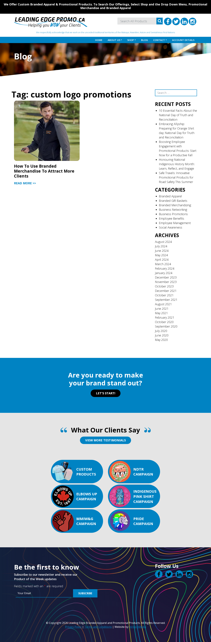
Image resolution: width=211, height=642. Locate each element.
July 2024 (161, 246)
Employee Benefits (171, 218)
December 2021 (166, 291)
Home (98, 40)
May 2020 (161, 340)
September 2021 (166, 300)
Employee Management (175, 223)
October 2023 (164, 286)
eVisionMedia (137, 627)
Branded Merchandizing (175, 205)
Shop (130, 40)
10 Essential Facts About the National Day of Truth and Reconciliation (178, 115)
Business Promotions (173, 214)
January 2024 (163, 273)
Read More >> (25, 183)
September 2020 (166, 326)
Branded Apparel (170, 196)
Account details (183, 40)
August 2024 (163, 242)
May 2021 (161, 313)
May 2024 (161, 255)
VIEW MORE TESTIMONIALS (105, 440)
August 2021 (163, 304)
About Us (114, 40)
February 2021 (164, 317)
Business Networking (173, 210)
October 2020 (164, 322)
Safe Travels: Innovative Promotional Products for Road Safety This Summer (176, 177)
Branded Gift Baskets (173, 201)
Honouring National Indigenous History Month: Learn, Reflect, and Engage (177, 164)
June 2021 (161, 309)
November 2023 (166, 282)
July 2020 (161, 331)
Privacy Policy (73, 627)
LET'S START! (105, 393)
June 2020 (161, 335)
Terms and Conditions (98, 627)
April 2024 (161, 260)
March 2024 (163, 264)
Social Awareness (170, 227)
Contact (159, 40)
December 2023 (166, 277)
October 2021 (164, 295)
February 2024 (164, 268)
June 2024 (161, 251)
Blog (144, 40)
